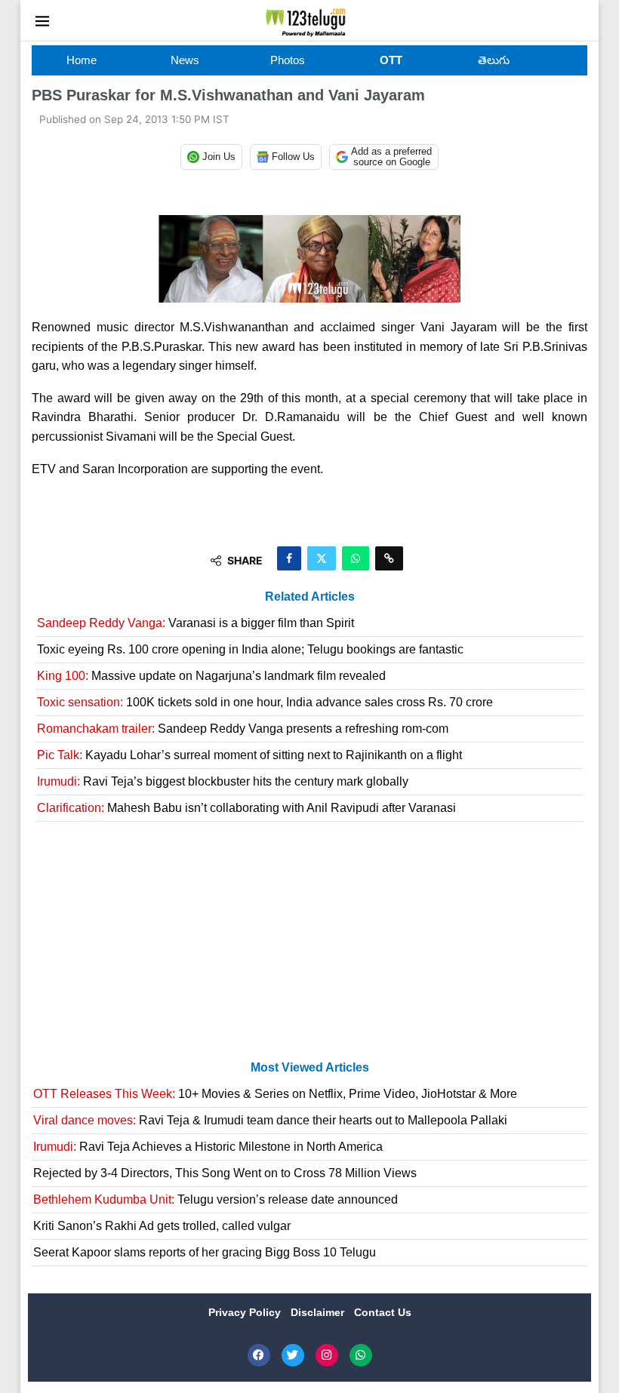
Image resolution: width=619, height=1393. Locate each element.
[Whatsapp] (361, 1355)
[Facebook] (259, 1355)
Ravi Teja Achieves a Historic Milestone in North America (208, 1146)
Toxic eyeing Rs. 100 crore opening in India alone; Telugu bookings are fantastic (250, 649)
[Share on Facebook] (289, 558)
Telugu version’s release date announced (215, 1199)
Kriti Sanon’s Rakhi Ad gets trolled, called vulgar (162, 1225)
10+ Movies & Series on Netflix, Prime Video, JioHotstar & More (275, 1093)
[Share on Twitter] (321, 558)
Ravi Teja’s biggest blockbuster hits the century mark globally (222, 781)
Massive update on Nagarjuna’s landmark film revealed (211, 675)
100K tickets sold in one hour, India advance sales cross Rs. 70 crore (265, 702)
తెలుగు (494, 60)
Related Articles (310, 596)
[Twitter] (293, 1355)
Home (81, 60)
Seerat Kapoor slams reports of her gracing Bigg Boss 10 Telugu (204, 1252)
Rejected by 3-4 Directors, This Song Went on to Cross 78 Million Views (225, 1173)
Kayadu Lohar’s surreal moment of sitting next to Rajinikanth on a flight (249, 755)
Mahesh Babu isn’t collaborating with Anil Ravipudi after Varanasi (246, 807)
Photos (287, 60)
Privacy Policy (246, 1312)
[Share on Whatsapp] (355, 558)
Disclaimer (319, 1312)
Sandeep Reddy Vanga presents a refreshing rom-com (242, 728)
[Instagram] (327, 1355)
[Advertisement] (309, 947)
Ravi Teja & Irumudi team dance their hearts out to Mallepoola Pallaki (270, 1120)
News (185, 60)
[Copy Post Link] (389, 558)
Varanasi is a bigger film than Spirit (195, 623)
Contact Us (382, 1312)
